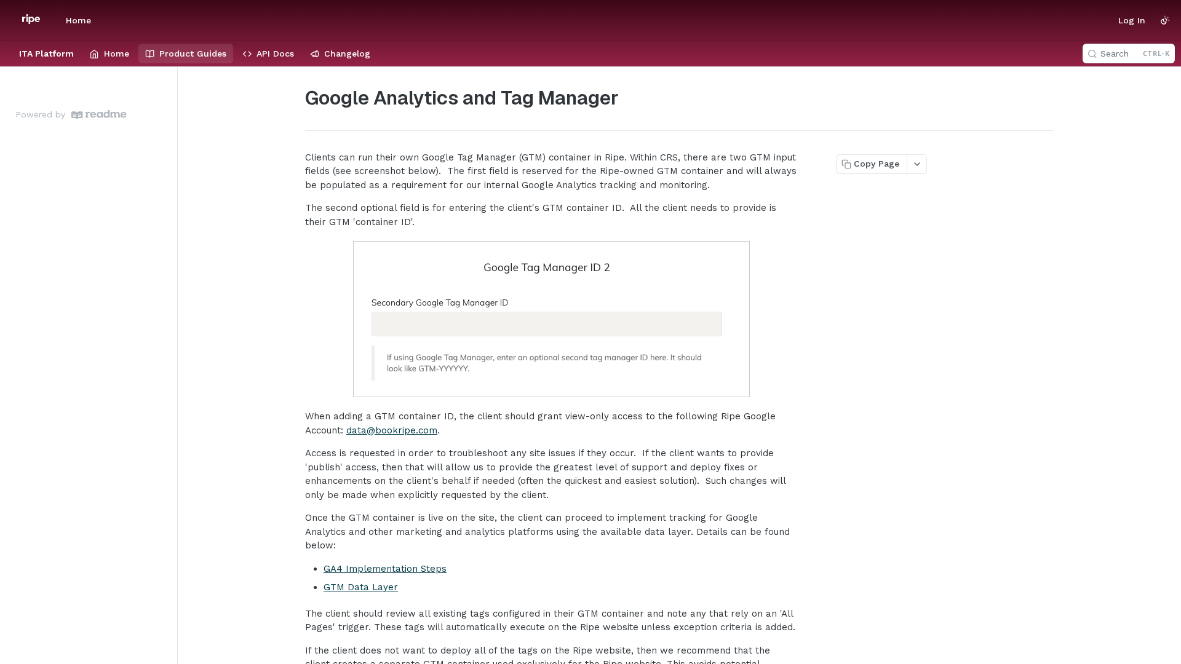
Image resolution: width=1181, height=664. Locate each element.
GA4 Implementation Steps (385, 568)
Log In (1131, 20)
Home (78, 20)
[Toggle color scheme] (1165, 20)
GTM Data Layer (361, 587)
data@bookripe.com (391, 430)
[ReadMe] (99, 114)
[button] (551, 319)
